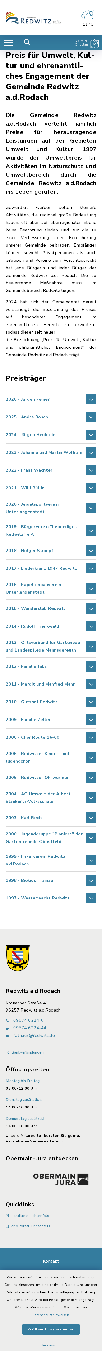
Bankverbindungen (27, 1052)
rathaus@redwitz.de (34, 1035)
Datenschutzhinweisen (50, 1315)
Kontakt (51, 1261)
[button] (51, 399)
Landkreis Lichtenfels (30, 1215)
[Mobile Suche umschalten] (27, 42)
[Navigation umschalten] (8, 42)
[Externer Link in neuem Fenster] (61, 1178)
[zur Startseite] (33, 17)
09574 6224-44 (29, 1028)
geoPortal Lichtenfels (31, 1226)
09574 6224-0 (28, 1020)
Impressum (51, 1345)
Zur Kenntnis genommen (51, 1329)
